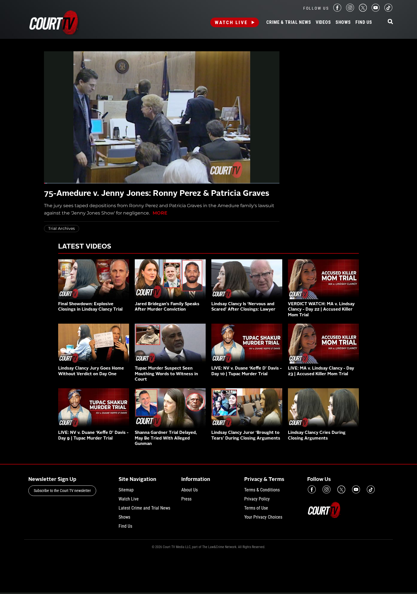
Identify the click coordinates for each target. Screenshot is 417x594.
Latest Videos (84, 246)
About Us (189, 490)
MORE (160, 213)
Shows (343, 22)
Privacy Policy (257, 499)
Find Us (363, 22)
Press (186, 499)
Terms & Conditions (262, 490)
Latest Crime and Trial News (144, 508)
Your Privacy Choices (263, 517)
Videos (323, 22)
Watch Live (231, 22)
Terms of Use (256, 508)
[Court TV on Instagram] (350, 10)
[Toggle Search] (390, 22)
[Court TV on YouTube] (376, 10)
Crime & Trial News (288, 22)
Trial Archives (61, 228)
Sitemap (126, 490)
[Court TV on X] (363, 10)
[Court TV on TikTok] (388, 10)
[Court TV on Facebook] (337, 10)
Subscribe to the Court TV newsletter (62, 490)
